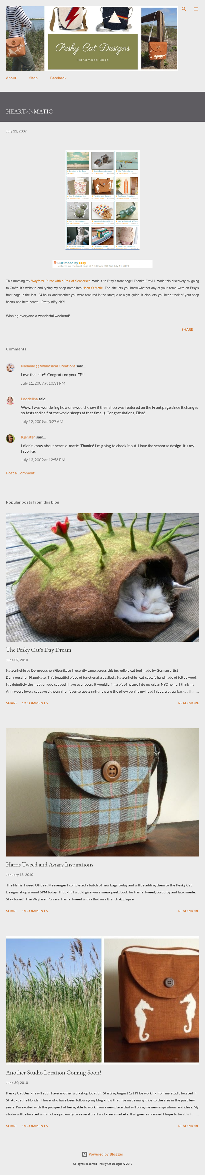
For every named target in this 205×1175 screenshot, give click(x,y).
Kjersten (28, 436)
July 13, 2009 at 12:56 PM (43, 459)
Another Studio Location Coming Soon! (53, 1072)
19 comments (35, 703)
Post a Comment (20, 472)
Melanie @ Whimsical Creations (48, 365)
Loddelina (29, 398)
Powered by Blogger (105, 1154)
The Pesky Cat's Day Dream (38, 649)
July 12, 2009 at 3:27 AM (42, 421)
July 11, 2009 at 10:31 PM (43, 383)
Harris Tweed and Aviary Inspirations (49, 864)
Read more (188, 703)
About (11, 78)
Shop (33, 78)
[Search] (184, 9)
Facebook (58, 78)
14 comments (35, 911)
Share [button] (187, 329)
